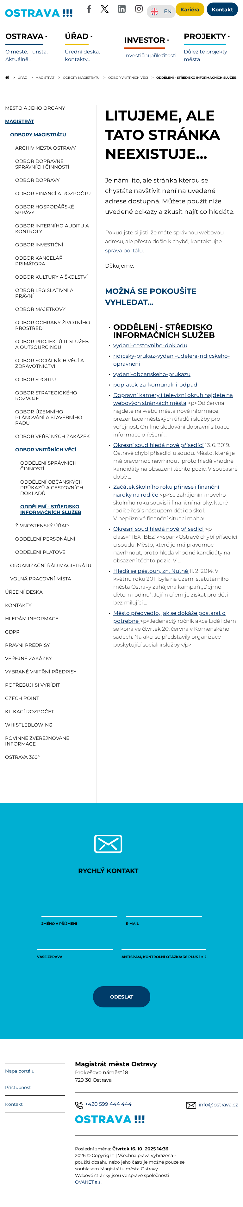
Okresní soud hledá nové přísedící (158, 445)
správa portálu (124, 250)
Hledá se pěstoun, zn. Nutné (151, 571)
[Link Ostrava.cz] (110, 1120)
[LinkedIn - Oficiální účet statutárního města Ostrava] (122, 10)
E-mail (132, 923)
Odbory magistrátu (81, 77)
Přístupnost (18, 1087)
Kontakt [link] (222, 9)
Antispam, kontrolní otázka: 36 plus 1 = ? (164, 956)
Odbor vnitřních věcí (128, 77)
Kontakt (14, 1104)
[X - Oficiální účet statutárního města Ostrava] (105, 10)
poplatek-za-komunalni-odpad (155, 384)
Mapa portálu (19, 1071)
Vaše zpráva (49, 956)
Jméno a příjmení (59, 923)
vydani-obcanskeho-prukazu (151, 374)
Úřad (22, 77)
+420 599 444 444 (108, 1104)
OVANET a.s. (88, 1182)
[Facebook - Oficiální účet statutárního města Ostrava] (89, 10)
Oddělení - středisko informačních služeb (196, 77)
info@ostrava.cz (218, 1105)
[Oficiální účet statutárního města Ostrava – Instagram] (139, 10)
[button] (32, 47)
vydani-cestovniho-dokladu (150, 345)
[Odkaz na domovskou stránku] (7, 77)
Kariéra (189, 9)
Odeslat (121, 996)
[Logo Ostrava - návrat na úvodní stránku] (39, 16)
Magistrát (44, 77)
